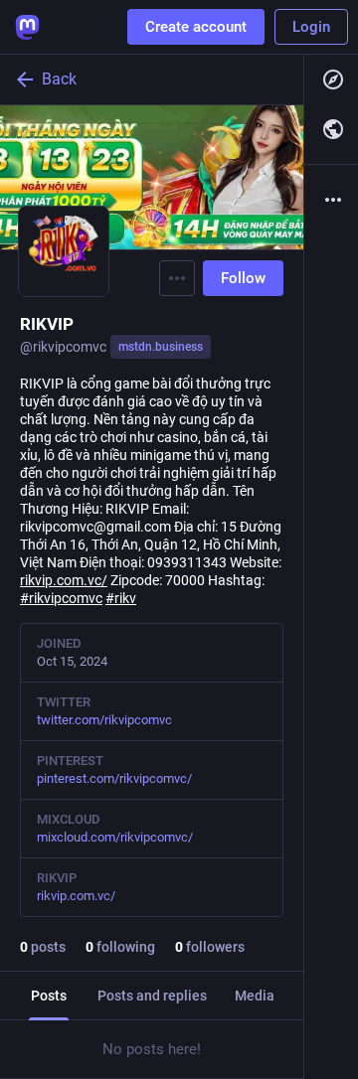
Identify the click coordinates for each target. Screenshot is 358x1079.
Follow (243, 278)
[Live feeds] (331, 129)
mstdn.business (160, 347)
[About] (331, 200)
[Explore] (331, 79)
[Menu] (177, 278)
